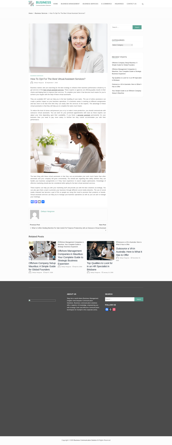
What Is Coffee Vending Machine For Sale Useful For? (50, 228)
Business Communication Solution (85, 440)
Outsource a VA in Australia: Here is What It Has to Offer (129, 251)
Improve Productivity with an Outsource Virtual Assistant (87, 228)
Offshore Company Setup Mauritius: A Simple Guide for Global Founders (42, 266)
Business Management (70, 4)
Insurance (119, 4)
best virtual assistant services (53, 90)
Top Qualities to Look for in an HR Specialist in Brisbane (99, 266)
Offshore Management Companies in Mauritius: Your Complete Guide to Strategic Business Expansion (126, 71)
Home (55, 4)
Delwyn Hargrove (39, 82)
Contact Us (131, 4)
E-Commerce (106, 4)
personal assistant (83, 115)
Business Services (90, 4)
